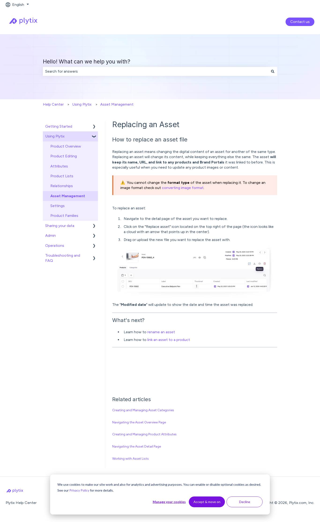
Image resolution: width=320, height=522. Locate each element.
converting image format (183, 187)
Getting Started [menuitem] (58, 126)
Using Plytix (82, 104)
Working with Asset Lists (130, 459)
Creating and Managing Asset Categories (143, 410)
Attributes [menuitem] (59, 166)
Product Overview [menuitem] (65, 146)
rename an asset (161, 332)
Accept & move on (206, 502)
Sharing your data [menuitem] (59, 225)
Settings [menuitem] (57, 206)
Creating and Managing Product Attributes (144, 434)
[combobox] (155, 71)
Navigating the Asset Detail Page (136, 446)
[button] (94, 127)
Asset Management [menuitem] (67, 196)
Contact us (300, 21)
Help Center (53, 104)
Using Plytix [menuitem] (55, 136)
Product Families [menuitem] (64, 215)
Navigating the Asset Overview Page (139, 422)
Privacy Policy (79, 490)
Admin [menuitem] (50, 235)
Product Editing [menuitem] (63, 156)
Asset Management (117, 104)
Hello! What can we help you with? (86, 61)
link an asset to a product (168, 339)
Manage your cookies (169, 502)
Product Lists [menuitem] (61, 176)
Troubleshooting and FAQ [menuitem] (62, 258)
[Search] (272, 71)
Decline (244, 502)
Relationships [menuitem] (61, 186)
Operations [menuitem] (54, 245)
